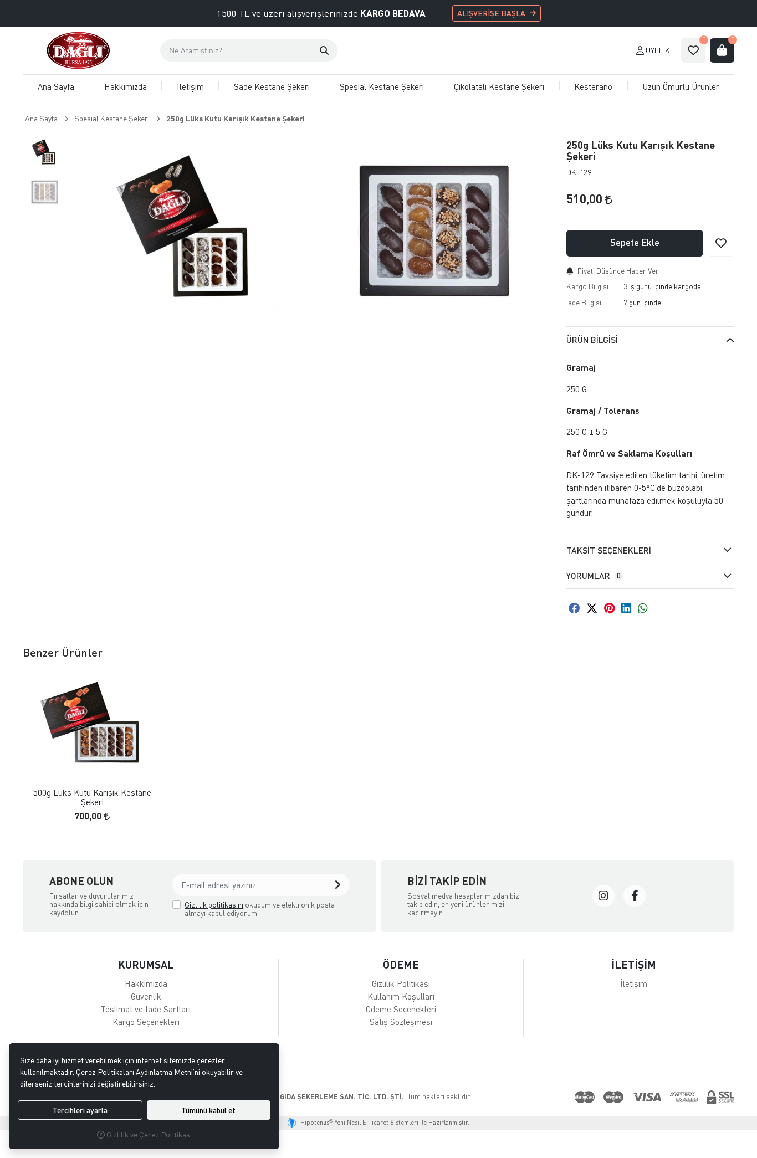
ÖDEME (401, 964)
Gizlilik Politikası (401, 983)
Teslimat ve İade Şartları (146, 1009)
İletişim (190, 86)
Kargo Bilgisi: (588, 286)
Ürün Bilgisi (592, 340)
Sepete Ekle (634, 242)
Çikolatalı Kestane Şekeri (499, 86)
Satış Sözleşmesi (401, 1022)
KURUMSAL (146, 964)
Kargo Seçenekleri (146, 1022)
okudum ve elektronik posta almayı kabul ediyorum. (260, 909)
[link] (603, 896)
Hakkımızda (125, 86)
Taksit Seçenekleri (608, 550)
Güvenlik (146, 996)
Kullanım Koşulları (400, 996)
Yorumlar (593, 576)
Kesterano (593, 86)
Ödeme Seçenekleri (401, 1009)
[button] (324, 50)
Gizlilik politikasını (214, 904)
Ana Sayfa (56, 86)
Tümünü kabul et (208, 1110)
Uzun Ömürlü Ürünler (680, 86)
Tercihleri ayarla (80, 1110)
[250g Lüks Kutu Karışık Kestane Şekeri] (190, 231)
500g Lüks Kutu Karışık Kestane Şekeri (92, 797)
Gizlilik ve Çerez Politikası (148, 1134)
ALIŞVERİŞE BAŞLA (491, 13)
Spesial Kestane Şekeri (382, 86)
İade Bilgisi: (584, 302)
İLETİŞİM (633, 964)
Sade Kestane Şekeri (272, 86)
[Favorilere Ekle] (721, 243)
